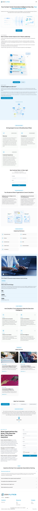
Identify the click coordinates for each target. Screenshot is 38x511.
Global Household (33, 404)
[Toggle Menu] (36, 2)
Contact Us (19, 30)
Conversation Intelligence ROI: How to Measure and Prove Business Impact (9, 366)
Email (12, 180)
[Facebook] (7, 497)
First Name (13, 176)
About (32, 502)
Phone (24, 441)
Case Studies (18, 504)
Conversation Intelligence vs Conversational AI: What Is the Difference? (8, 390)
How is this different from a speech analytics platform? (11, 478)
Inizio (14, 404)
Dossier (23, 82)
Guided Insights (16, 82)
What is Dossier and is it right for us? (7, 484)
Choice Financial (5, 404)
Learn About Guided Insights (7, 98)
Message (24, 445)
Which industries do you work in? (7, 487)
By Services (3, 502)
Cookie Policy (12, 508)
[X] (8, 497)
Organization (24, 433)
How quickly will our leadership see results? (9, 481)
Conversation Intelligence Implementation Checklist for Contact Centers (28, 367)
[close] (27, 508)
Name (23, 429)
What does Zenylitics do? (5, 471)
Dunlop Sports (23, 404)
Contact (32, 503)
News (17, 503)
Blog (17, 502)
